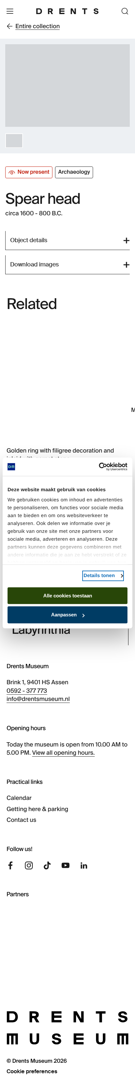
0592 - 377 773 (27, 691)
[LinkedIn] (84, 865)
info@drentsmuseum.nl (38, 699)
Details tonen (99, 575)
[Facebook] (10, 865)
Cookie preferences (32, 1071)
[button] (14, 140)
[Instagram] (29, 865)
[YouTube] (65, 865)
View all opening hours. (63, 753)
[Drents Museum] (67, 11)
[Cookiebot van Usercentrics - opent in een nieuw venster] (98, 466)
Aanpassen (64, 615)
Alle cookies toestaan (67, 595)
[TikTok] (47, 865)
